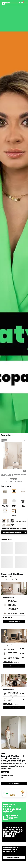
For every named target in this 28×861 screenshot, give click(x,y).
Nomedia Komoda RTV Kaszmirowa (13, 648)
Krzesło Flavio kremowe (11, 699)
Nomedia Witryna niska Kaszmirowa (12, 653)
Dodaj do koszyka (14, 783)
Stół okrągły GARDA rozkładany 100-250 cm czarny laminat (13, 694)
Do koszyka (24, 471)
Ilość (2, 777)
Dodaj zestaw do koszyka (14, 621)
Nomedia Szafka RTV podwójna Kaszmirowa (14, 658)
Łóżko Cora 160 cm (12, 613)
